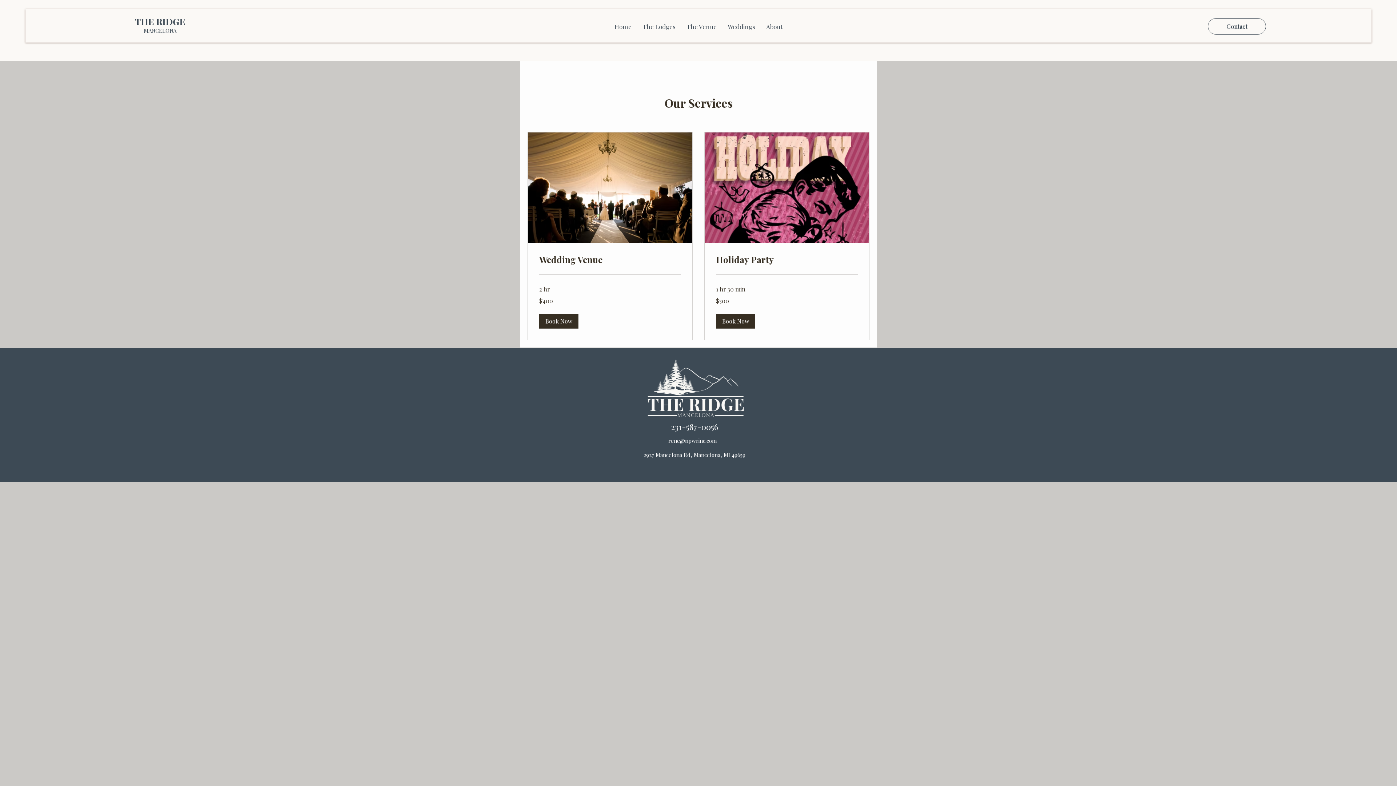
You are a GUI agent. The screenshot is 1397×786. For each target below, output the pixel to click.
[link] (610, 260)
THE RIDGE (160, 21)
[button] (558, 321)
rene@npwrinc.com (692, 440)
